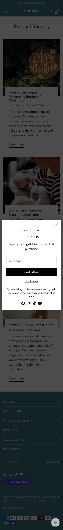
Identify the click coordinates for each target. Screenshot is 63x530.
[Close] (56, 224)
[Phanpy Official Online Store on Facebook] (23, 304)
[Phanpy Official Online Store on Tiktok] (34, 304)
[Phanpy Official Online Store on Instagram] (29, 304)
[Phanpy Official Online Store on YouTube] (40, 304)
